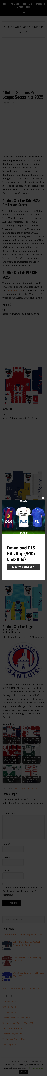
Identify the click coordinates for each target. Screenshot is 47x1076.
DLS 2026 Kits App (23, 567)
